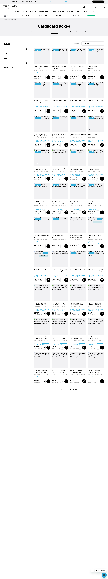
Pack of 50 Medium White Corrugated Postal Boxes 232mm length (94, 304)
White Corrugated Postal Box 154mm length (59, 101)
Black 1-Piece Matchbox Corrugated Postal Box (76, 236)
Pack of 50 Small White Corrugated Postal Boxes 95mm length (40, 304)
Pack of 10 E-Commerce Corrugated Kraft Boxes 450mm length (94, 371)
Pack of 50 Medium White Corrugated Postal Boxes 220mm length (94, 337)
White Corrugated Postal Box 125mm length (41, 101)
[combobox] (54, 7)
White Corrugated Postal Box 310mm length (95, 101)
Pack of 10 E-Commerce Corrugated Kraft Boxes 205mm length (76, 371)
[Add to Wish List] (48, 50)
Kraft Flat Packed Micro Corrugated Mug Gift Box (40, 168)
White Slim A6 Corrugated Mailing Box (94, 236)
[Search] (84, 7)
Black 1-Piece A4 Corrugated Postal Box (77, 202)
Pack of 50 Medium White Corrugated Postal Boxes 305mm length (58, 337)
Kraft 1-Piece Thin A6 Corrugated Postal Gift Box (41, 135)
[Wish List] (95, 7)
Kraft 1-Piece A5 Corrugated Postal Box (59, 67)
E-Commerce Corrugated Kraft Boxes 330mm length (60, 270)
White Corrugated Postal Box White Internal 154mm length (95, 270)
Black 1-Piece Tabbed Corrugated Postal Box (76, 168)
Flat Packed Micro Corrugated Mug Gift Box (59, 168)
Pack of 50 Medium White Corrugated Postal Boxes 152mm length (76, 304)
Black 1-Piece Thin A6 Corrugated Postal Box (58, 202)
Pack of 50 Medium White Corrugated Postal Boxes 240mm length (40, 337)
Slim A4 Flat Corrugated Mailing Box (42, 236)
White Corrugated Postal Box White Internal (77, 270)
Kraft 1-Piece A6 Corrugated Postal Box (41, 67)
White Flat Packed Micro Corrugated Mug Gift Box (94, 135)
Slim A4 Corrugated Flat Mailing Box (78, 135)
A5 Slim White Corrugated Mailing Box (40, 270)
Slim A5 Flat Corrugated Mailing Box (60, 236)
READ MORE (54, 33)
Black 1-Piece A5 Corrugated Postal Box (95, 202)
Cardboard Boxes (12, 19)
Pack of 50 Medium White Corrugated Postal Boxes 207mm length (76, 337)
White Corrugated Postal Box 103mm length (95, 67)
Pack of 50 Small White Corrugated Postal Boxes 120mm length (58, 304)
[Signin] (99, 7)
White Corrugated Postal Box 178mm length (77, 101)
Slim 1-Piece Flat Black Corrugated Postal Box (93, 168)
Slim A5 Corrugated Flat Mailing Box (60, 135)
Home (5, 19)
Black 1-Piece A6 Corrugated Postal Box (41, 202)
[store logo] (10, 7)
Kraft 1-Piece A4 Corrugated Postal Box (77, 67)
